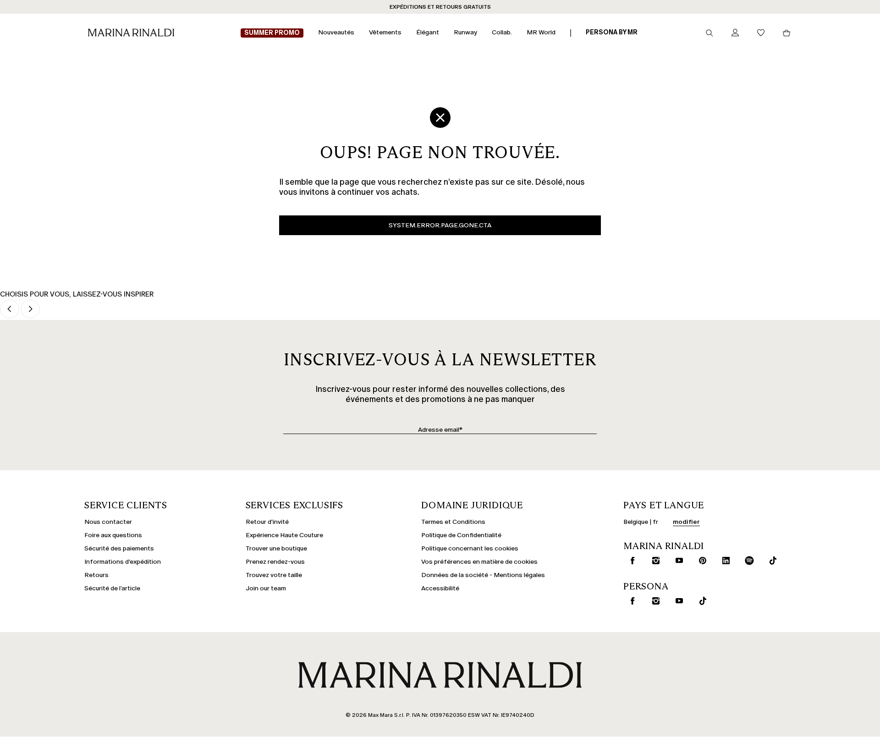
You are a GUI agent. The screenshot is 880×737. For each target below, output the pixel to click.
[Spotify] (747, 560)
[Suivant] (30, 309)
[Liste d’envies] (760, 33)
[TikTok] (771, 560)
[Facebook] (630, 560)
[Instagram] (654, 560)
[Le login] (735, 33)
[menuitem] (272, 33)
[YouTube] (677, 560)
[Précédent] (9, 309)
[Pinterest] (700, 560)
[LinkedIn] (724, 560)
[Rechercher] (709, 33)
